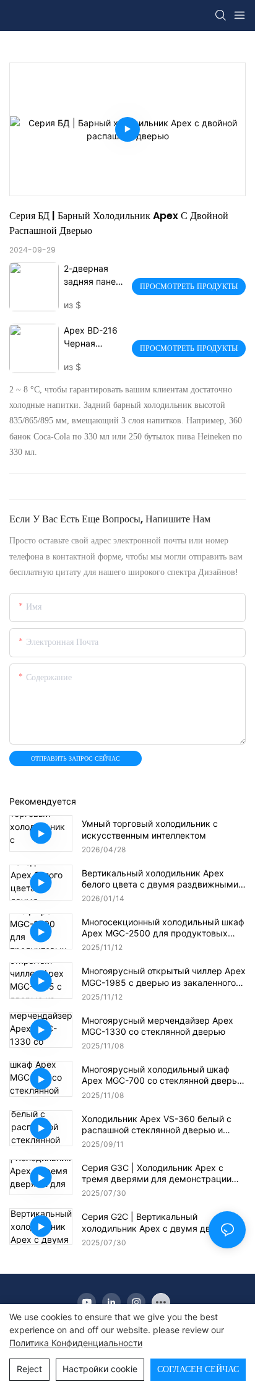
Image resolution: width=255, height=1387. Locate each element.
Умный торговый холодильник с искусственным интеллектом (150, 829)
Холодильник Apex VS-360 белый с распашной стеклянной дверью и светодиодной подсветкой (156, 1124)
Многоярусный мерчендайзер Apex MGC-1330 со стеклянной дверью (157, 1026)
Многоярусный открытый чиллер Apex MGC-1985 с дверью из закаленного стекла (164, 977)
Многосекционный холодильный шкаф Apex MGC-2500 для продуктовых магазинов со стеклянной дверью (163, 928)
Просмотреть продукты (189, 286)
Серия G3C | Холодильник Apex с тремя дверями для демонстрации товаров (156, 1173)
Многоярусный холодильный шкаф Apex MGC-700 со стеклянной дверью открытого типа (163, 1075)
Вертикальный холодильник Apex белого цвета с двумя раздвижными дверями (160, 879)
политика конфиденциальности (75, 1342)
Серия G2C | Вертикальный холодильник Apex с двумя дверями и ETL (163, 1222)
